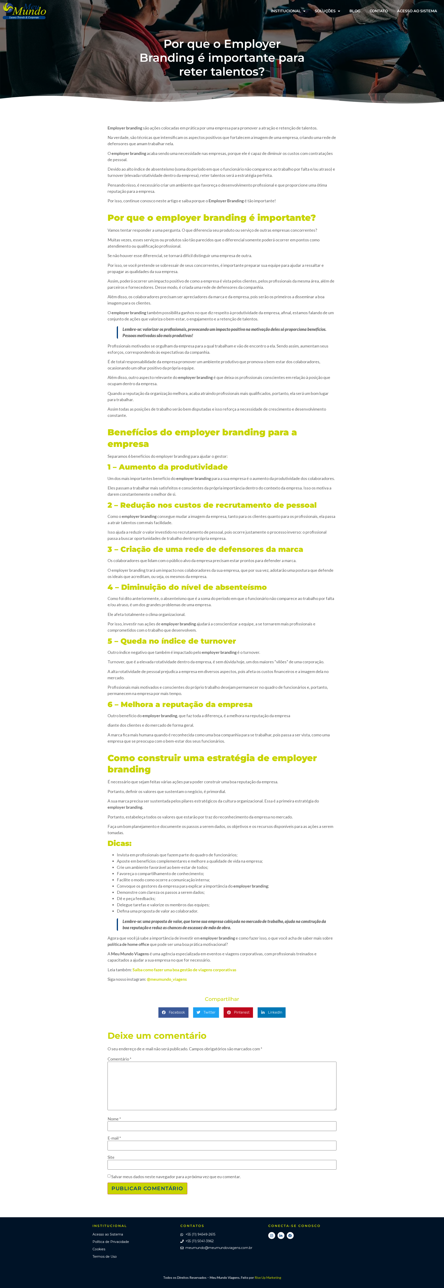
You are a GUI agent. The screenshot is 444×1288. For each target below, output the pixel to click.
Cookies (98, 1249)
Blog (354, 11)
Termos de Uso (104, 1256)
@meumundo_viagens (167, 979)
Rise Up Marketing (268, 1277)
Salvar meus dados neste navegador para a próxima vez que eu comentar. (176, 1176)
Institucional (286, 11)
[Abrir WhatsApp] (432, 1276)
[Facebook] (290, 1235)
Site (111, 1157)
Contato (379, 11)
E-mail (114, 1138)
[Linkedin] (281, 1235)
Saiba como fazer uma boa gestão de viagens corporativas (184, 969)
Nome (114, 1119)
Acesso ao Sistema (417, 11)
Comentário (119, 1059)
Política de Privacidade (110, 1242)
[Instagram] (271, 1235)
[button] (173, 1012)
